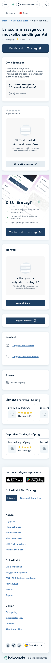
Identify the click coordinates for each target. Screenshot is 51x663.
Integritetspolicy (14, 618)
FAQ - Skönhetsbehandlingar (21, 578)
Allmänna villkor (14, 629)
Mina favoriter (13, 532)
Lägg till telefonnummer (25, 356)
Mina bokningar (14, 527)
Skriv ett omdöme (23, 164)
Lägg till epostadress (23, 345)
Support (10, 595)
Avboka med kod (15, 549)
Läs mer (11, 498)
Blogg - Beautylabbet (17, 572)
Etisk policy (11, 612)
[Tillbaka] (5, 4)
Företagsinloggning (30, 498)
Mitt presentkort (14, 538)
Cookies (10, 623)
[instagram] (8, 645)
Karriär (9, 589)
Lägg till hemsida (23, 320)
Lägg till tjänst (23, 303)
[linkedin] (13, 645)
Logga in (10, 521)
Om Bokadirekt (14, 566)
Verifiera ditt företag (23, 48)
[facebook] (19, 645)
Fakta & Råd (12, 583)
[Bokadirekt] (12, 4)
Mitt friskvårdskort (16, 544)
